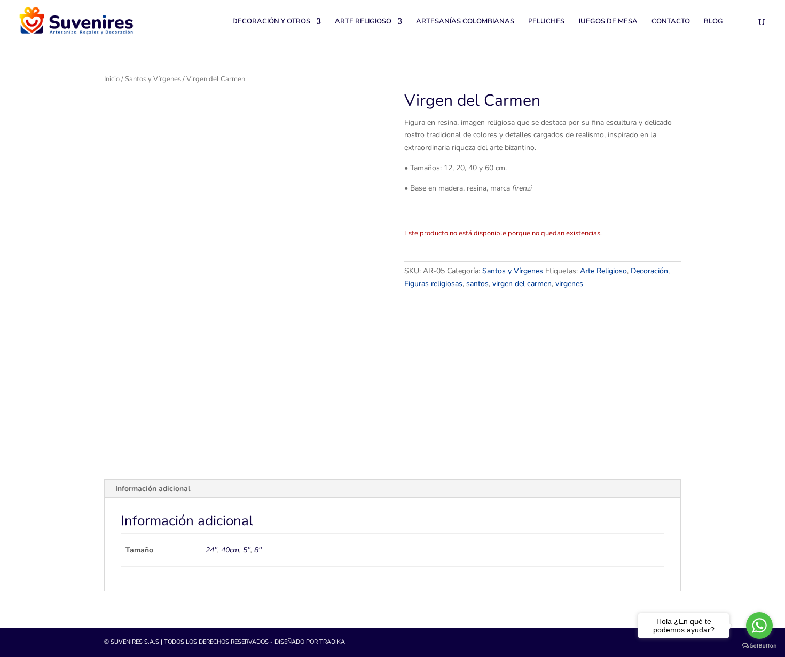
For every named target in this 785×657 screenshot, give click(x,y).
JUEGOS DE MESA (608, 22)
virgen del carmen (522, 284)
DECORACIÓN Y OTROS (271, 22)
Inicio (112, 79)
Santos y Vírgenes (153, 79)
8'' (258, 550)
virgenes (569, 284)
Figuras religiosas (433, 284)
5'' (246, 550)
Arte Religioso (603, 271)
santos (477, 284)
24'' (211, 550)
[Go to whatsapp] (759, 625)
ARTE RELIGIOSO (363, 22)
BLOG (713, 22)
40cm (230, 550)
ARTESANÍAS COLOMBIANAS (465, 22)
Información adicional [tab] (152, 489)
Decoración (649, 271)
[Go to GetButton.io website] (759, 646)
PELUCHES (546, 22)
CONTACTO (670, 22)
